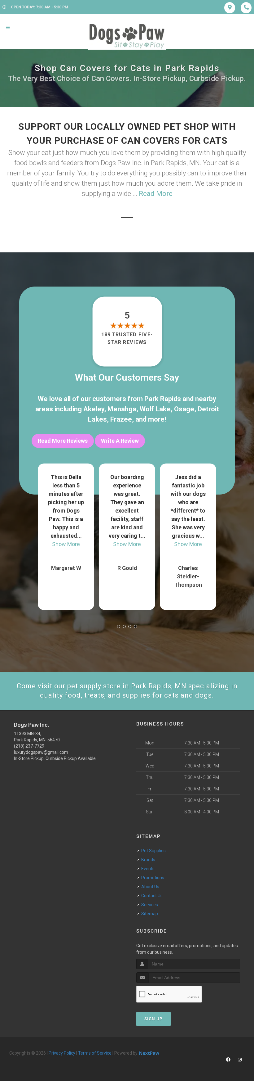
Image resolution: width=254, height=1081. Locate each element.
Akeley (93, 409)
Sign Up (153, 1018)
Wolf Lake (155, 409)
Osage (184, 409)
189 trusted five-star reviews (127, 338)
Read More (156, 193)
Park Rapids (162, 399)
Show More (66, 544)
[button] (118, 626)
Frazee (121, 419)
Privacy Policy (62, 1053)
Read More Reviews (63, 440)
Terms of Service (95, 1053)
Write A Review (120, 440)
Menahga (121, 409)
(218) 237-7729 (29, 746)
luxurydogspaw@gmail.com (41, 752)
